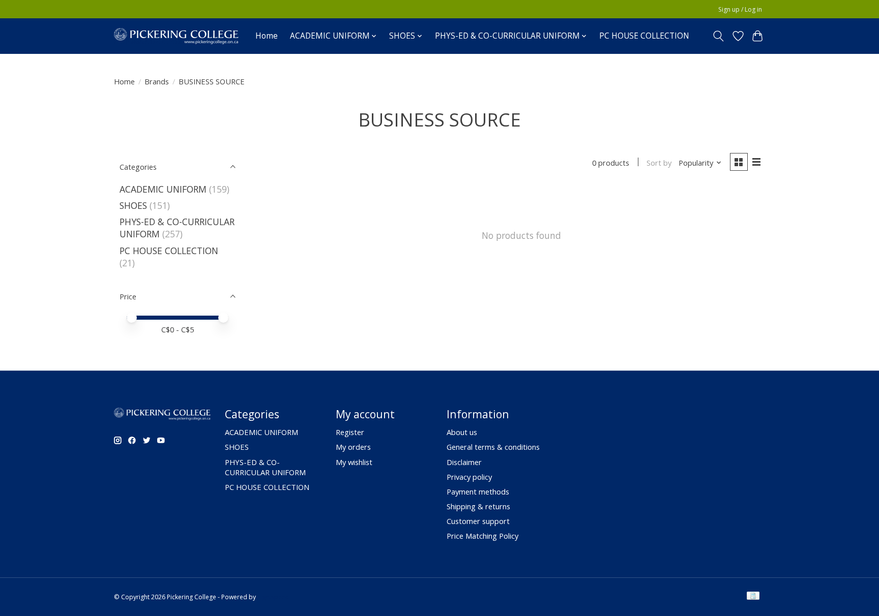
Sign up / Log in (740, 9)
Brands (156, 81)
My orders (353, 447)
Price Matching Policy (482, 536)
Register (350, 432)
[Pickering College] (176, 36)
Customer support (478, 521)
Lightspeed (273, 597)
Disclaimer (464, 462)
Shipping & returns (478, 506)
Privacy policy (469, 477)
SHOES (133, 205)
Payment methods (478, 491)
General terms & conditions (493, 447)
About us (462, 432)
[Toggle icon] (718, 36)
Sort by (659, 163)
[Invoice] (753, 597)
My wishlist (354, 462)
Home (266, 35)
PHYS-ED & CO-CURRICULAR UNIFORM (265, 467)
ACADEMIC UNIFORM (163, 189)
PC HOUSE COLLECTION (644, 35)
